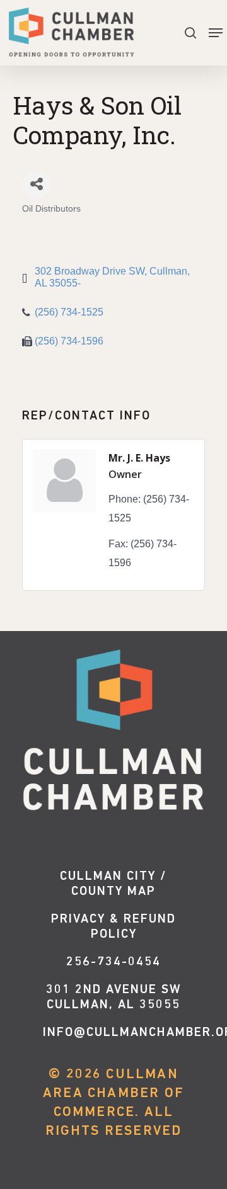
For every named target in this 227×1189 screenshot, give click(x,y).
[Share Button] (36, 185)
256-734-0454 (113, 962)
